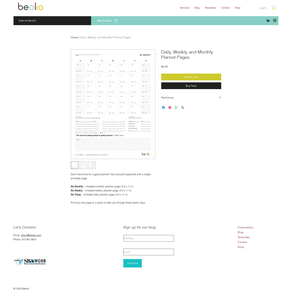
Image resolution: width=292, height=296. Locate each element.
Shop (241, 247)
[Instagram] (275, 20)
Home (74, 37)
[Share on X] (183, 107)
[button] (184, 8)
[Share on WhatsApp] (176, 107)
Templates (244, 237)
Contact (242, 242)
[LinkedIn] (268, 20)
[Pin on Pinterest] (170, 107)
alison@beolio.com (31, 235)
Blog (240, 232)
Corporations (245, 227)
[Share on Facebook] (163, 107)
